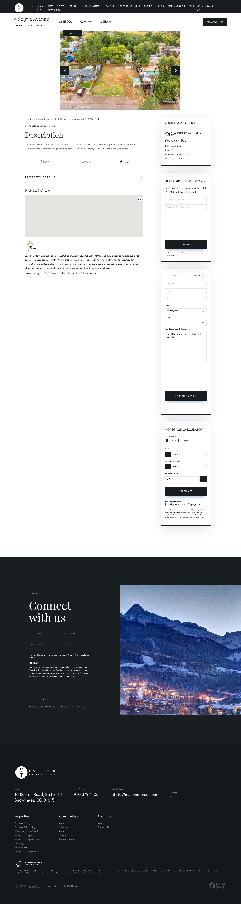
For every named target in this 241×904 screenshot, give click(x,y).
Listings (36, 273)
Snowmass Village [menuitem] (23, 835)
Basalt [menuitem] (62, 831)
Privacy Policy (182, 233)
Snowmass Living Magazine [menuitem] (136, 6)
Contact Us (169, 159)
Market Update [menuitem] (66, 839)
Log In (210, 6)
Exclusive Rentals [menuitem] (23, 847)
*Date (167, 305)
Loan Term (170, 436)
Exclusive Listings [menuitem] (23, 823)
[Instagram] (170, 797)
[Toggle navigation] (225, 8)
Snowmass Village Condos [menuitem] (27, 839)
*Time (167, 317)
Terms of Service (172, 408)
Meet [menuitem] (100, 823)
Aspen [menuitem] (62, 823)
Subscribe (185, 244)
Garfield (52, 273)
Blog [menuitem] (161, 6)
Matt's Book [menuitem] (55, 10)
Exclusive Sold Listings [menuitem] (25, 827)
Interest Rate (171, 473)
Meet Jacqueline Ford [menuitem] (181, 6)
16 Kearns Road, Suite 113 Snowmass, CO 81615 (38, 797)
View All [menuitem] (63, 835)
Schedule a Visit (196, 275)
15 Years (185, 440)
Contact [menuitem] (111, 6)
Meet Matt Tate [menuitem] (57, 6)
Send (43, 700)
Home (28, 273)
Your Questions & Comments (177, 329)
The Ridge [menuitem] (19, 843)
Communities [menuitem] (92, 6)
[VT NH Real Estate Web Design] (217, 886)
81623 (75, 273)
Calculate (185, 491)
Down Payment (172, 461)
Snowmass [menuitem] (64, 827)
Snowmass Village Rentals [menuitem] (27, 851)
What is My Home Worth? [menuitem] (27, 831)
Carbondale (64, 273)
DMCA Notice (71, 886)
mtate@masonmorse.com (133, 794)
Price (167, 449)
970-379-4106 (175, 140)
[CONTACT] (215, 22)
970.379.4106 (86, 794)
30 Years (172, 440)
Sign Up (200, 6)
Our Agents (179, 159)
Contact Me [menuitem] (103, 827)
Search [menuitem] (74, 6)
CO (44, 273)
